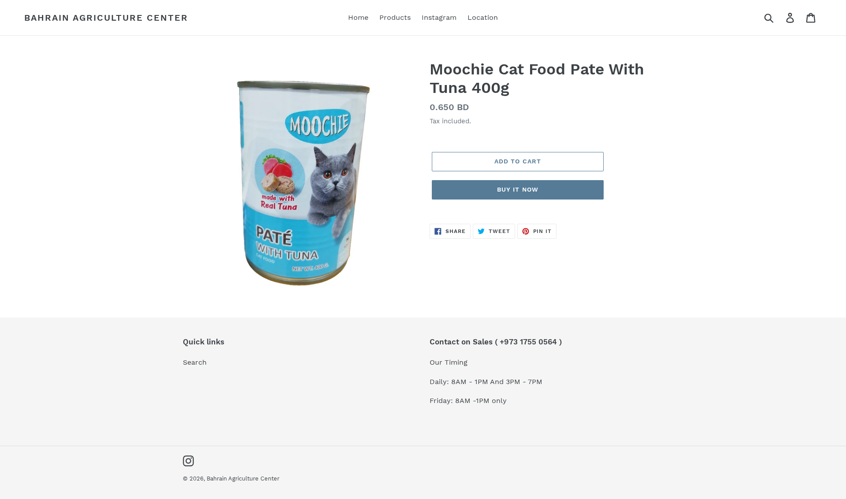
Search (195, 362)
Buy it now (517, 189)
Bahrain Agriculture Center (106, 17)
